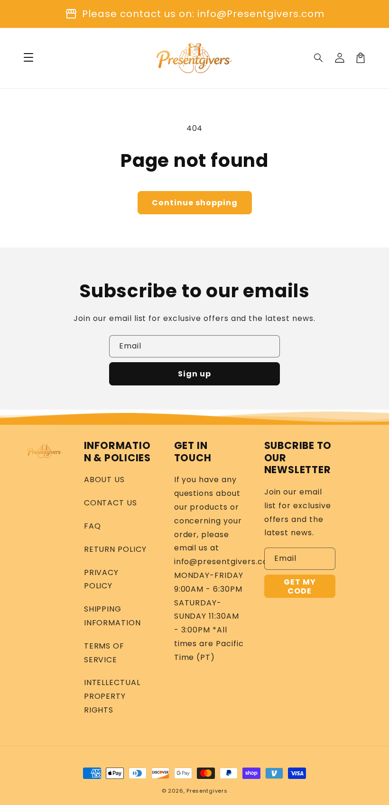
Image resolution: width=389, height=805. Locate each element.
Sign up (194, 373)
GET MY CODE (300, 586)
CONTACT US (111, 502)
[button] (318, 57)
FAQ (92, 526)
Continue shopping (195, 202)
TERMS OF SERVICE (104, 652)
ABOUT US (104, 479)
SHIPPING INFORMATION (112, 616)
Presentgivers (206, 791)
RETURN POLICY (115, 549)
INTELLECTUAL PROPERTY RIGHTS (112, 696)
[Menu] (28, 57)
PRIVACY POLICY (101, 579)
